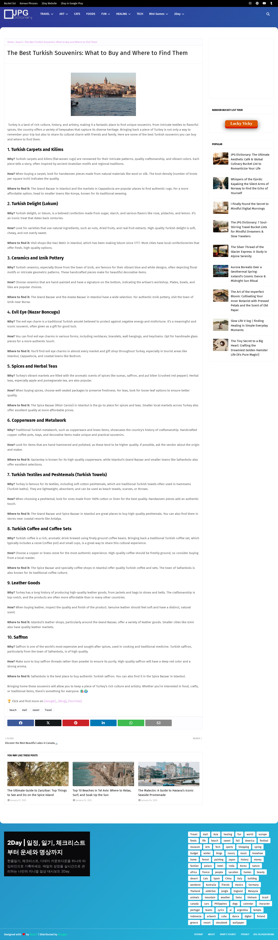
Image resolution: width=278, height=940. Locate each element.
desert (194, 878)
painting (218, 859)
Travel (48, 710)
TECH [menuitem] (140, 14)
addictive (211, 891)
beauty (261, 872)
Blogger (62, 934)
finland (261, 916)
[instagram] (250, 3)
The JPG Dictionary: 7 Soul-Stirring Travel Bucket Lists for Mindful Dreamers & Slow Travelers (249, 229)
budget (194, 853)
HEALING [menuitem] (121, 14)
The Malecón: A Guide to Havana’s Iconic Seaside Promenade (166, 793)
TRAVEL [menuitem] (45, 14)
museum (195, 847)
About (211, 934)
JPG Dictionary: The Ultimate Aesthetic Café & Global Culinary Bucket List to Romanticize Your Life (250, 161)
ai (231, 910)
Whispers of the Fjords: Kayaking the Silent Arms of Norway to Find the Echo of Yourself (250, 186)
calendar (248, 903)
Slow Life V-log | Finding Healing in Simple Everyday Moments (249, 325)
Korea (243, 866)
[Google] (50, 701)
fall (238, 840)
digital (248, 916)
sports (229, 847)
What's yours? (228, 934)
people (219, 872)
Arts (207, 847)
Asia (215, 834)
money (258, 859)
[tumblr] (271, 3)
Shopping (244, 847)
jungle (224, 891)
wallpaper (238, 922)
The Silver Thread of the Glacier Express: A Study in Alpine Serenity (249, 251)
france (206, 872)
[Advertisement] (243, 68)
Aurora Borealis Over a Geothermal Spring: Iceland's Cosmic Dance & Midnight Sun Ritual (248, 274)
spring (257, 847)
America (249, 840)
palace (208, 866)
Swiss (239, 897)
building (252, 878)
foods (193, 840)
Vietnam (252, 897)
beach (19, 42)
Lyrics (221, 910)
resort (207, 922)
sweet (36, 710)
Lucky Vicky (241, 123)
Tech (217, 847)
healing (228, 834)
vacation (233, 872)
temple (257, 910)
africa (193, 872)
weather (225, 897)
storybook (221, 922)
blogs (219, 853)
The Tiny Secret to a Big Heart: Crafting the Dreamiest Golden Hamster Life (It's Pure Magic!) (249, 348)
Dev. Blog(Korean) (263, 934)
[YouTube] (75, 701)
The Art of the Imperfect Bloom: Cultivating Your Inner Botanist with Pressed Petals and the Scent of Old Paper (250, 301)
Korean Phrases (29, 3)
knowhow (257, 853)
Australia (211, 884)
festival (264, 840)
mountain (210, 897)
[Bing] (62, 701)
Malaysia (253, 891)
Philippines (221, 903)
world (250, 834)
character (264, 903)
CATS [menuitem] (77, 14)
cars (206, 903)
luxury (231, 853)
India (231, 866)
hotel (220, 866)
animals (194, 897)
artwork (211, 916)
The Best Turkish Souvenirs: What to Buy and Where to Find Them (61, 42)
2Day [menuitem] (177, 14)
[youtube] (264, 3)
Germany (253, 884)
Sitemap (198, 934)
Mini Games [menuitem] (156, 14)
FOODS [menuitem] (90, 14)
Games (247, 872)
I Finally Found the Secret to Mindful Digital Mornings (250, 206)
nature (256, 866)
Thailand (195, 891)
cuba (224, 916)
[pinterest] (257, 3)
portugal (195, 910)
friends (226, 884)
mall (24, 710)
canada (194, 903)
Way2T (34, 934)
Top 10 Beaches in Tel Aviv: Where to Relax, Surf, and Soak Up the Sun (102, 793)
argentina (242, 910)
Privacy (245, 934)
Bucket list (10, 3)
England (238, 891)
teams (208, 910)
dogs (235, 903)
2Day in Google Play (72, 3)
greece (194, 922)
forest (205, 859)
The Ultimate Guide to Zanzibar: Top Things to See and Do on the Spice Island (37, 793)
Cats (205, 878)
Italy (239, 878)
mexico (239, 884)
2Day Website (49, 3)
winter (207, 853)
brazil (265, 897)
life (204, 840)
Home (10, 42)
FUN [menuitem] (103, 14)
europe (263, 834)
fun (239, 834)
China (228, 878)
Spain (216, 878)
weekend (195, 884)
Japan (232, 859)
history (244, 859)
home (193, 859)
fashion (194, 866)
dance (235, 916)
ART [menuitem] (61, 14)
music (243, 853)
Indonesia (195, 916)
